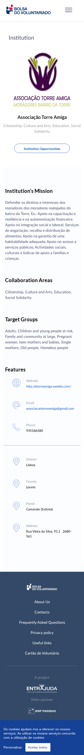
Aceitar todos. (38, 747)
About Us (42, 602)
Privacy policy (42, 633)
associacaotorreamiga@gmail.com (50, 408)
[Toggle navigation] (68, 10)
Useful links (42, 643)
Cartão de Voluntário (42, 653)
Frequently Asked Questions (42, 622)
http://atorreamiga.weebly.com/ (48, 386)
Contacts (42, 612)
